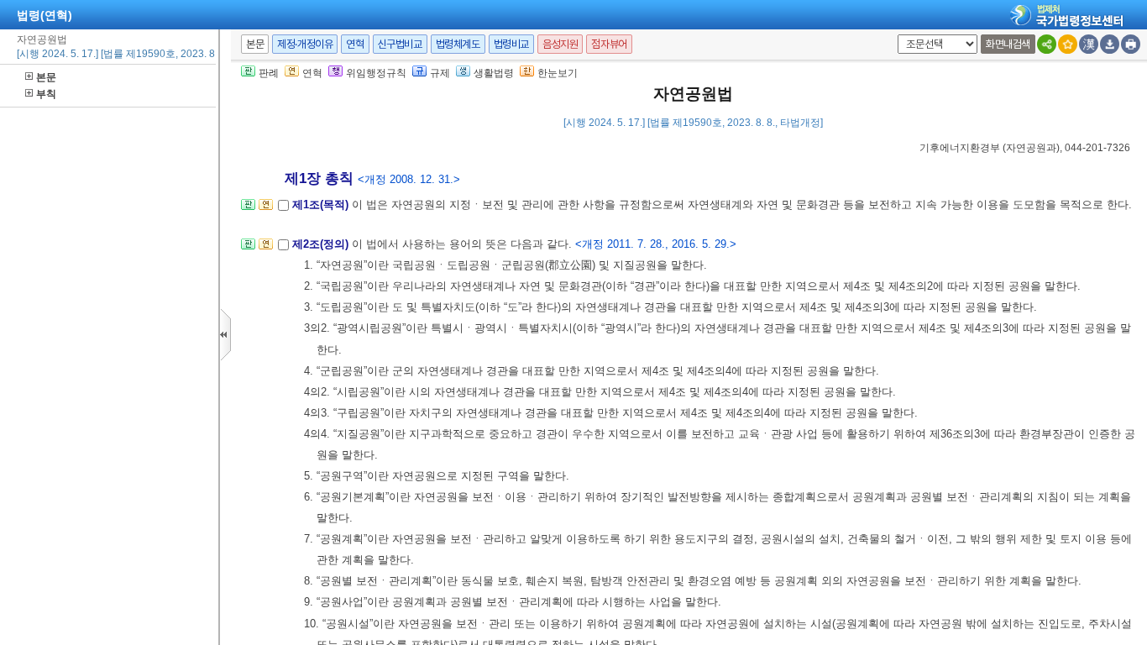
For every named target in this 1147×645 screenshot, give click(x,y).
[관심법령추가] (1067, 44)
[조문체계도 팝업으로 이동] (248, 209)
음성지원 (560, 44)
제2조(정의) (322, 244)
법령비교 (511, 44)
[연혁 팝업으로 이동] (266, 209)
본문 (46, 77)
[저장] (1109, 44)
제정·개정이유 (305, 44)
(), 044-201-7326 (1024, 148)
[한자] (1088, 44)
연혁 (355, 44)
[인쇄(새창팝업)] (1130, 44)
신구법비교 (400, 44)
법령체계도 (458, 44)
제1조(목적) (322, 204)
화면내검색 (1008, 44)
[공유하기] (1046, 44)
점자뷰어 (608, 44)
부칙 (46, 94)
